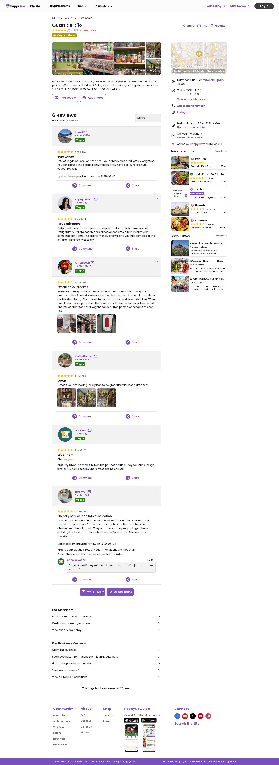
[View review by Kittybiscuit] (65, 267)
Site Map (86, 732)
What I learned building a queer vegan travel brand (223, 279)
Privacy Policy (62, 761)
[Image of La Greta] (180, 224)
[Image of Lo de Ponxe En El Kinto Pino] (180, 178)
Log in (264, 6)
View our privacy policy (66, 630)
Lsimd (79, 132)
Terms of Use (80, 761)
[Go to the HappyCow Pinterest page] (200, 716)
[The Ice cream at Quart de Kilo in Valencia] (106, 323)
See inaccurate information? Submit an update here (85, 656)
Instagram (184, 112)
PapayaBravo (84, 199)
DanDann (81, 430)
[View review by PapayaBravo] (65, 203)
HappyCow (197, 144)
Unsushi (200, 205)
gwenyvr (74, 120)
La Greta (201, 220)
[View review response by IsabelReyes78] (61, 561)
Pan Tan (200, 159)
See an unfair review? (65, 670)
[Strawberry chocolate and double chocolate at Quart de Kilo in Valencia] (66, 323)
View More (221, 151)
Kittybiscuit (82, 263)
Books (106, 721)
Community (101, 6)
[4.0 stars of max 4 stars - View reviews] (197, 162)
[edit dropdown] (152, 565)
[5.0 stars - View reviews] (59, 30)
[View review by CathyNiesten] (65, 360)
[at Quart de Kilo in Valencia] (66, 397)
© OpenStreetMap (203, 71)
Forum (57, 732)
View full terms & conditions (69, 677)
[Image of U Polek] (180, 193)
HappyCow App (137, 708)
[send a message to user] (86, 132)
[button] (199, 54)
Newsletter (59, 738)
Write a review (196, 193)
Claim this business (64, 650)
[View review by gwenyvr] (65, 496)
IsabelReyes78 (76, 560)
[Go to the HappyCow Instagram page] (208, 716)
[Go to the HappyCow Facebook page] (177, 716)
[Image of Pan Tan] (180, 162)
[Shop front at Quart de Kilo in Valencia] (86, 323)
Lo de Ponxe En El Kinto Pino (212, 174)
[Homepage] (15, 6)
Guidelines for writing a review (71, 623)
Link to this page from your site (71, 663)
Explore (35, 6)
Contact (86, 721)
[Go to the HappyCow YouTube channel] (185, 716)
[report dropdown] (157, 131)
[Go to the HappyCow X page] (193, 716)
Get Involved (60, 744)
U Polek (199, 189)
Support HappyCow (124, 761)
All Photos (148, 70)
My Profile (59, 715)
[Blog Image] (180, 248)
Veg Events (59, 727)
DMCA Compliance (100, 761)
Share (190, 26)
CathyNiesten (84, 356)
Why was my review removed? (71, 616)
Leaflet (177, 71)
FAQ (83, 715)
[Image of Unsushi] (180, 209)
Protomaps (187, 71)
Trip (204, 26)
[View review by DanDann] (65, 434)
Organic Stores (60, 6)
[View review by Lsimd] (65, 136)
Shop (80, 6)
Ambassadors (61, 721)
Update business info (191, 127)
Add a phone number (191, 106)
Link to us (86, 726)
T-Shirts (108, 715)
